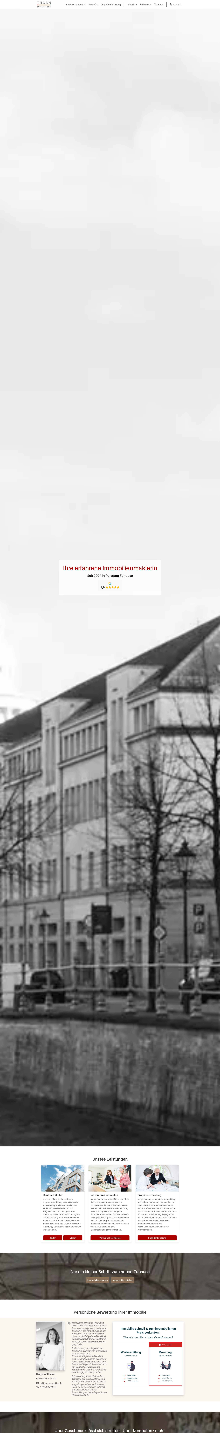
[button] (75, 4)
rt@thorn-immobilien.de (51, 1383)
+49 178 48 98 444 (48, 1386)
